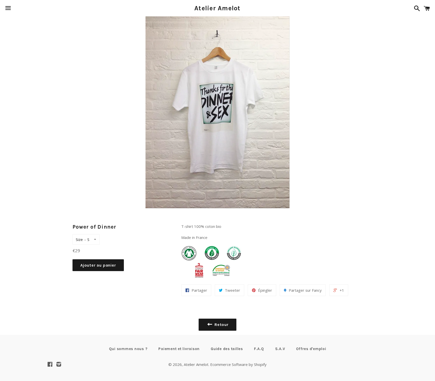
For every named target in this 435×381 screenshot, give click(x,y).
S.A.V (280, 349)
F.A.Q (259, 349)
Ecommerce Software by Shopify (238, 364)
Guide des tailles (227, 349)
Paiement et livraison (179, 349)
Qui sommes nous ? (128, 349)
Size (79, 239)
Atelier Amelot (217, 8)
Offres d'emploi (311, 349)
